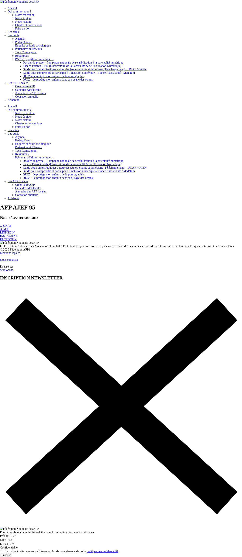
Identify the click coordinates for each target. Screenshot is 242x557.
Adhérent (13, 100)
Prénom (5, 535)
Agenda (20, 38)
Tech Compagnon (25, 52)
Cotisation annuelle (26, 96)
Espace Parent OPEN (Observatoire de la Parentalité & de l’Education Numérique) (72, 65)
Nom (3, 539)
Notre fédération (25, 14)
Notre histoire (23, 21)
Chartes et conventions (28, 25)
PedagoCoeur (23, 42)
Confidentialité (9, 547)
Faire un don (22, 28)
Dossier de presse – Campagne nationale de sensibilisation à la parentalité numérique (73, 62)
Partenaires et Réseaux (28, 48)
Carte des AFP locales (28, 89)
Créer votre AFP (25, 86)
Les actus (13, 31)
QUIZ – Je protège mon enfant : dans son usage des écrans (58, 79)
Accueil (12, 8)
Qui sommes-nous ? (19, 11)
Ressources (22, 55)
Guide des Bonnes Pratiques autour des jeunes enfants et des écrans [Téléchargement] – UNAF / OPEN (85, 69)
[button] (15, 249)
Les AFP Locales (18, 83)
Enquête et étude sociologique (33, 45)
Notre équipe (23, 18)
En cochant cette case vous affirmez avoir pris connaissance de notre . (62, 551)
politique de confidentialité (102, 551)
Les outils (13, 35)
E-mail (4, 543)
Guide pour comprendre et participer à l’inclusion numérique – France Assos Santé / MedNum (79, 72)
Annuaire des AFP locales (30, 93)
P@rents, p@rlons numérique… (34, 59)
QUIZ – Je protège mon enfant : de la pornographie (53, 76)
